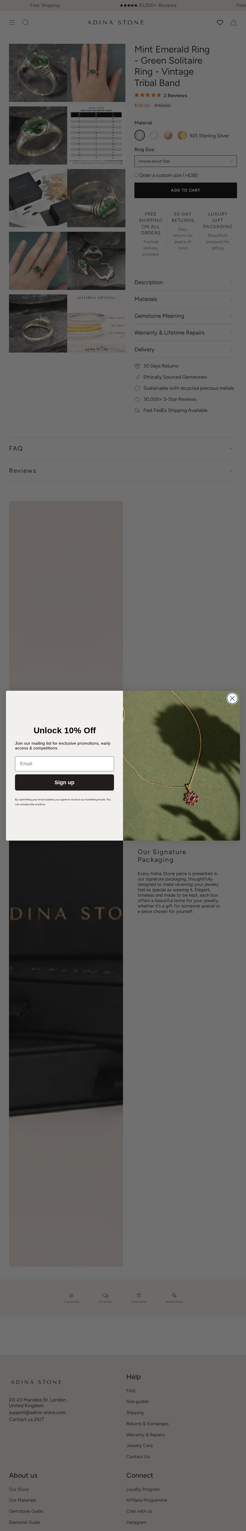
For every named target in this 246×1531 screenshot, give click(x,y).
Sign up (64, 782)
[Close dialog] (232, 698)
